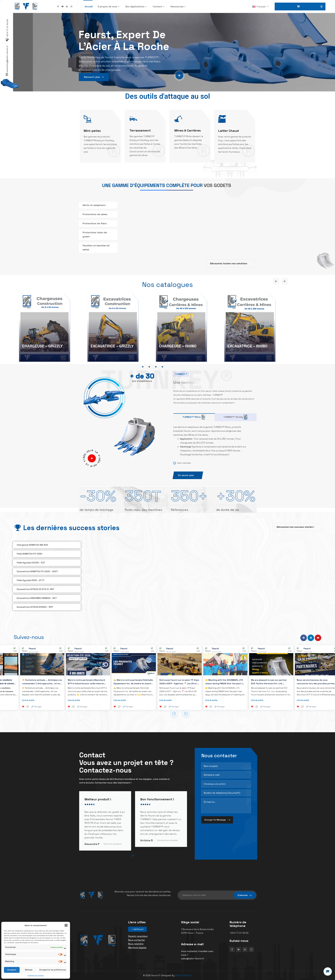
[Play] (92, 458)
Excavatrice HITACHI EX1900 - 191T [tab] (35, 607)
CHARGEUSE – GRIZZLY (42, 346)
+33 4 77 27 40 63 (7, 28)
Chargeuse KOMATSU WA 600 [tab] (32, 544)
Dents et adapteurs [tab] (94, 205)
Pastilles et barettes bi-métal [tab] (96, 247)
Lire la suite (35, 698)
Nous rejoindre (135, 941)
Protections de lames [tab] (95, 214)
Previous (276, 281)
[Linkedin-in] (67, 6)
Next (284, 281)
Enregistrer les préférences (52, 969)
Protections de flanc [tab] (95, 223)
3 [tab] (156, 367)
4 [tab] (162, 367)
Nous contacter (136, 937)
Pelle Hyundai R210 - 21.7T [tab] (31, 580)
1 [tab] (143, 367)
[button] (66, 925)
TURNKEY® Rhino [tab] (191, 417)
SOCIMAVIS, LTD (148, 686)
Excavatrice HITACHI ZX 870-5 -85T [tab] (35, 589)
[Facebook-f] (58, 6)
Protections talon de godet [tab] (95, 234)
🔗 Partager (44, 704)
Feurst (65, 692)
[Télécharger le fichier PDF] (196, 603)
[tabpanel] (50, 328)
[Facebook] (303, 635)
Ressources (177, 6)
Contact (157, 6)
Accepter (11, 969)
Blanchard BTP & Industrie (225, 692)
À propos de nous (107, 6)
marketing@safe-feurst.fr (7, 59)
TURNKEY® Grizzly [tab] (233, 417)
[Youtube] (62, 6)
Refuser (29, 969)
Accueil (89, 6)
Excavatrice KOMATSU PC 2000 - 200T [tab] (37, 571)
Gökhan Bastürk (183, 973)
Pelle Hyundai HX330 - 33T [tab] (31, 562)
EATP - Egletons (89, 689)
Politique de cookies (36, 975)
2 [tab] (149, 367)
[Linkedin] (311, 635)
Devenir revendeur (138, 934)
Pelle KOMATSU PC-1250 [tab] (29, 553)
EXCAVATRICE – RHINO (247, 346)
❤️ (30, 704)
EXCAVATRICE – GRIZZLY (112, 346)
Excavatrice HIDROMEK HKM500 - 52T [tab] (37, 598)
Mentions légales (137, 945)
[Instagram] (71, 6)
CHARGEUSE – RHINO (178, 346)
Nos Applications (134, 6)
